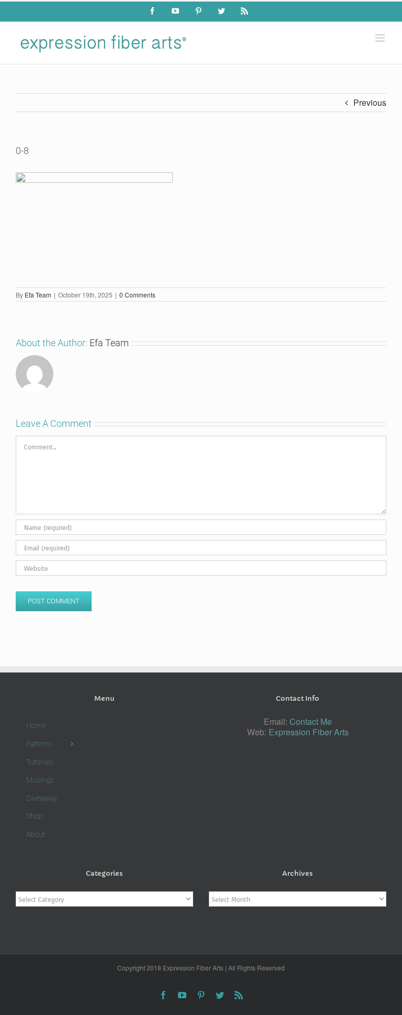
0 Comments (137, 294)
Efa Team (38, 294)
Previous (369, 102)
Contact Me (310, 721)
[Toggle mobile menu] (380, 37)
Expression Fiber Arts (309, 732)
